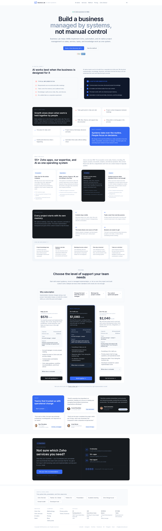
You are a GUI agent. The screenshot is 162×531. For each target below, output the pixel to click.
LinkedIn (81, 527)
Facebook (99, 527)
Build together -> (81, 378)
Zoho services (38, 513)
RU (127, 2)
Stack (36, 518)
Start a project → (41, 408)
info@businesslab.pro (122, 527)
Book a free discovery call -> (73, 48)
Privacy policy (64, 511)
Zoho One (37, 511)
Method (90, 2)
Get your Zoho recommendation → (49, 471)
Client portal (50, 520)
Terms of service (64, 513)
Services (84, 2)
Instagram (87, 527)
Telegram (108, 527)
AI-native (77, 2)
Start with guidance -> (51, 378)
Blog (48, 518)
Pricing (96, 2)
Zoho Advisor (103, 2)
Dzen (113, 527)
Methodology (51, 511)
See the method (92, 48)
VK (103, 527)
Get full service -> (110, 378)
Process (49, 513)
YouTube (93, 527)
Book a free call (73, 386)
